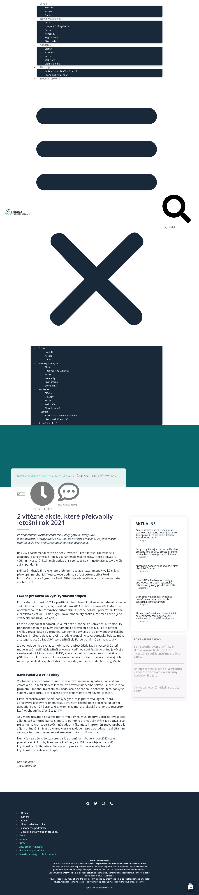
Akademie (46, 45)
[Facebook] (88, 803)
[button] (96, 213)
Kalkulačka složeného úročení (61, 71)
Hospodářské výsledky (57, 26)
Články (48, 48)
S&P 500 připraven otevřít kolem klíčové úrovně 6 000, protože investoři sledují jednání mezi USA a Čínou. (157, 652)
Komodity (50, 33)
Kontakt (49, 7)
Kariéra (49, 11)
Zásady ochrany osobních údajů (39, 831)
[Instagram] (103, 803)
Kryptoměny (51, 37)
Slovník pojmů (52, 408)
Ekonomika (51, 385)
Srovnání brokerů (50, 78)
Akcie (48, 22)
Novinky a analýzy (50, 18)
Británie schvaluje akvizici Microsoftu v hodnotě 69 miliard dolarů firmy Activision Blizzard (158, 672)
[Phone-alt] (111, 803)
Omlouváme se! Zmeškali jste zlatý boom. (156, 689)
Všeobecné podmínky (33, 828)
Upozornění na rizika (33, 824)
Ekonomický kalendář (56, 419)
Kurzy (48, 56)
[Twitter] (96, 803)
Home (21, 475)
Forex (48, 30)
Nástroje (45, 67)
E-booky (49, 52)
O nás (42, 348)
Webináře (50, 59)
